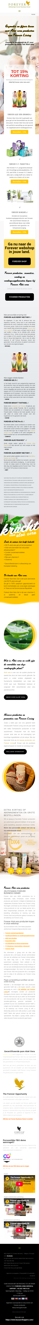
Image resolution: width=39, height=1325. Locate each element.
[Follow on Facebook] (11, 871)
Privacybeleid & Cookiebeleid (27, 1273)
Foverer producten (19, 297)
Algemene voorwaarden (12, 1273)
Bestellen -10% (19, 132)
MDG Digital (7, 1263)
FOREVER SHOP (19, 261)
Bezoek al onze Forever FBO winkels (20, 1263)
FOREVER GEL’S (10, 380)
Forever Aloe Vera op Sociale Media (13, 1268)
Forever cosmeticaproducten (14, 933)
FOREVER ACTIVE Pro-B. (13, 422)
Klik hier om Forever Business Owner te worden (18, 1119)
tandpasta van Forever (18, 406)
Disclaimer (32, 1275)
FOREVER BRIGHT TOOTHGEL (15, 403)
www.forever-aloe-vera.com (26, 1258)
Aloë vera (7, 672)
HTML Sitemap (22, 1278)
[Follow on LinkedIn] (19, 871)
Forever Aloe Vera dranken (19, 114)
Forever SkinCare (19, 212)
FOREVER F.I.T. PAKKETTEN (18, 164)
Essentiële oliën (10, 941)
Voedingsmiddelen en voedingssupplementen (19, 935)
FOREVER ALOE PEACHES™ (14, 440)
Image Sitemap (31, 1278)
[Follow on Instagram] (28, 871)
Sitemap (16, 1278)
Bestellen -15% (19, 181)
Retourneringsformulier (19, 1307)
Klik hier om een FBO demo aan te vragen (16, 1166)
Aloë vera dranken (11, 938)
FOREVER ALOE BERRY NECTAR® (17, 317)
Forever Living (7, 1054)
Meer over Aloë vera (15, 697)
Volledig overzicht (15, 751)
